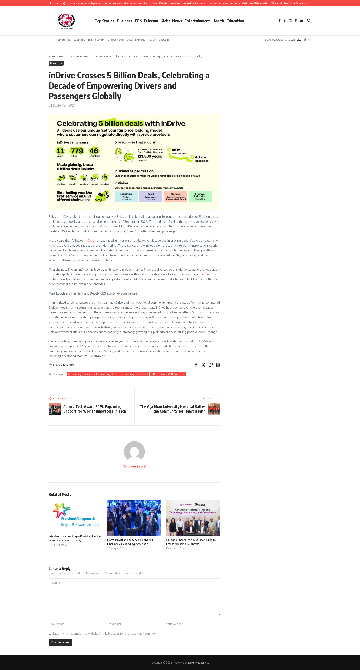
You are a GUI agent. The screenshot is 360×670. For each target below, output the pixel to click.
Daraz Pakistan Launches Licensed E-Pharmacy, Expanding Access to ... (131, 542)
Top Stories (105, 20)
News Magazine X (198, 662)
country (204, 274)
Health (218, 20)
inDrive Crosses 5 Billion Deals (168, 374)
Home (52, 56)
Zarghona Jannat (134, 466)
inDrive (90, 240)
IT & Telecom (146, 20)
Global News (171, 20)
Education (235, 20)
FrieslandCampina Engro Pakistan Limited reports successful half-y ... (75, 538)
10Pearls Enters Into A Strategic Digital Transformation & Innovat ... (191, 542)
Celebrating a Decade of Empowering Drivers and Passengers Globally (108, 374)
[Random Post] (299, 39)
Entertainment (197, 20)
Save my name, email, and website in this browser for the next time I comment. (105, 633)
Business (124, 20)
